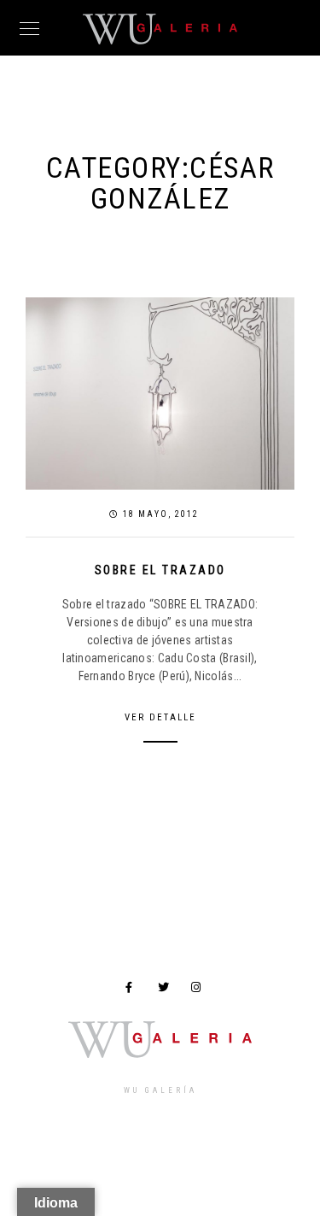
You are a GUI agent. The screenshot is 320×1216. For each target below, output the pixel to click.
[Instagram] (199, 990)
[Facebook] (134, 990)
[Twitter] (166, 990)
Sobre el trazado (160, 570)
